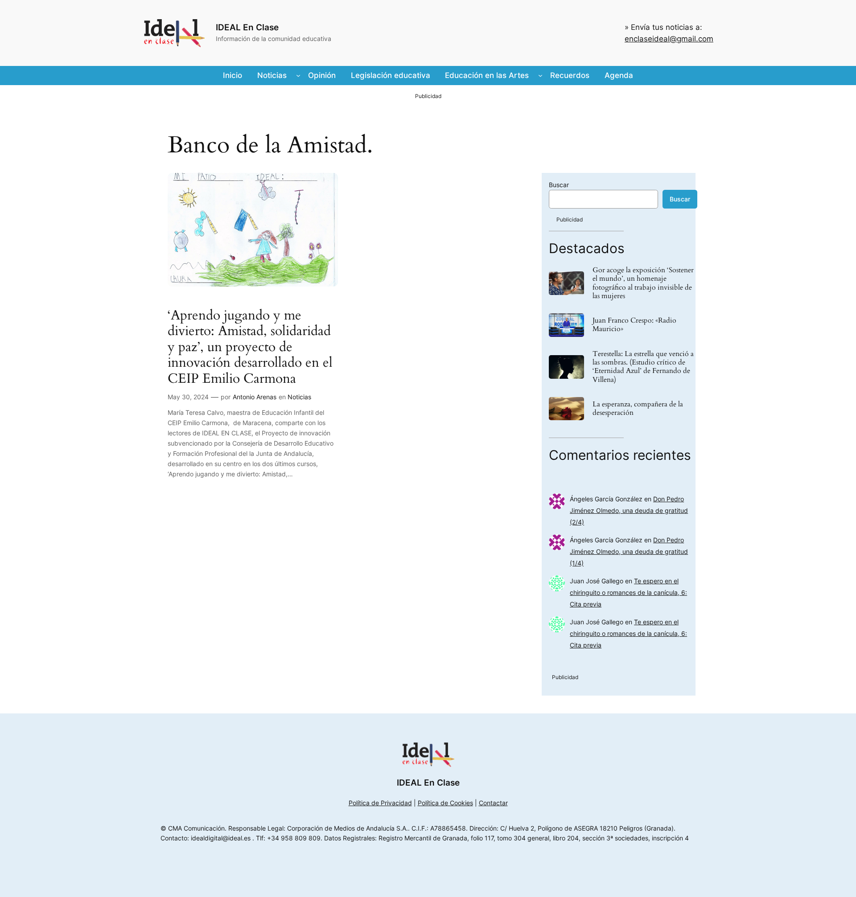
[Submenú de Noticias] (298, 75)
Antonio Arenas (254, 397)
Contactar (493, 803)
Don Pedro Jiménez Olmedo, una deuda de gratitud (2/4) (629, 510)
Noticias (299, 397)
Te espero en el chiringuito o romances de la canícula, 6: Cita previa (628, 592)
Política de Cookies (445, 803)
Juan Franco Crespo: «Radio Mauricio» (634, 324)
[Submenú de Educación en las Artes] (540, 75)
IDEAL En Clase (247, 27)
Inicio (232, 75)
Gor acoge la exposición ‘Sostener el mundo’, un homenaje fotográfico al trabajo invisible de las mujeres (643, 283)
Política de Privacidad (380, 803)
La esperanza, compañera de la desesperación (638, 408)
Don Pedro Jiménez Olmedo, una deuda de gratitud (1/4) (629, 551)
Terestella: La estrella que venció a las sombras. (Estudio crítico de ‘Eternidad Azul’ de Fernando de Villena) (643, 367)
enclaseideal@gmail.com (669, 38)
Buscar (559, 184)
